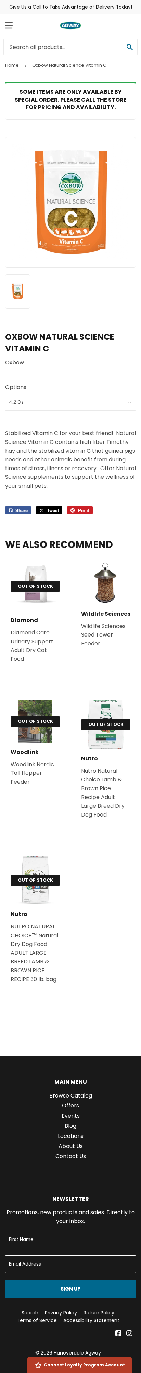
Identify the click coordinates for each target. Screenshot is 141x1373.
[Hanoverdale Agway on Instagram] (129, 1334)
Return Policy (99, 1312)
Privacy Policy (61, 1312)
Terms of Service (37, 1320)
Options (15, 387)
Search (30, 1312)
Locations (71, 1136)
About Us (71, 1146)
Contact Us (70, 1156)
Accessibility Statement (91, 1320)
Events (71, 1116)
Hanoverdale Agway (77, 1352)
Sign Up (70, 1288)
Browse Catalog (70, 1096)
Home (12, 65)
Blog (70, 1126)
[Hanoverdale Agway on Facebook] (118, 1334)
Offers (70, 1105)
